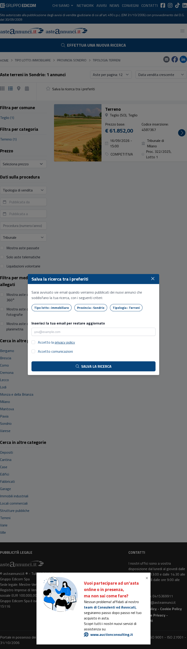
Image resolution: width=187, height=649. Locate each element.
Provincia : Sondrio (90, 307)
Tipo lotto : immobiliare (51, 307)
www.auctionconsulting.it (111, 634)
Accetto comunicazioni (55, 351)
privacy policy (65, 342)
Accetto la (56, 342)
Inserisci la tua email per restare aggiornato (68, 323)
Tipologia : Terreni (126, 307)
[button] (148, 578)
